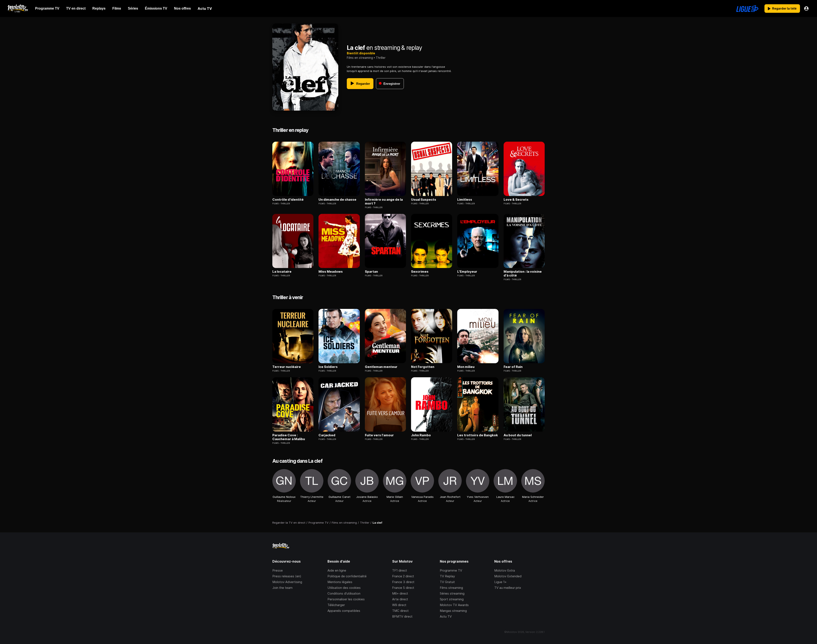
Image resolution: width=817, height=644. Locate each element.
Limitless (464, 200)
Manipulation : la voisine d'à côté (523, 273)
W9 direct (399, 605)
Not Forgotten (422, 367)
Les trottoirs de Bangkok (477, 435)
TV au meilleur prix (507, 588)
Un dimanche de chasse (337, 200)
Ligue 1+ (500, 582)
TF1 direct (399, 570)
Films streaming (451, 588)
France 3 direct (403, 582)
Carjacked (327, 435)
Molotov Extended (507, 576)
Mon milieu (465, 367)
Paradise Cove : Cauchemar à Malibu (288, 437)
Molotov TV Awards (454, 605)
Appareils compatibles (343, 611)
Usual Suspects (423, 200)
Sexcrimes (419, 272)
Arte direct (400, 599)
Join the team (282, 588)
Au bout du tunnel (518, 435)
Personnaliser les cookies (346, 599)
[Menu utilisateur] (806, 8)
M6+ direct (400, 593)
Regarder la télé (784, 8)
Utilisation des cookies (344, 588)
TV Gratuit (447, 582)
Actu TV (446, 616)
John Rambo (421, 435)
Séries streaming (452, 593)
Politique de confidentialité (347, 576)
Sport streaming (452, 599)
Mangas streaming (453, 611)
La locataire (281, 272)
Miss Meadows (331, 272)
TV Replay (447, 576)
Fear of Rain (513, 367)
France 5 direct (403, 588)
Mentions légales (339, 582)
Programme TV (451, 570)
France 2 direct (403, 576)
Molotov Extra (504, 570)
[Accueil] (17, 8)
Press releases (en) (286, 576)
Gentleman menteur (381, 367)
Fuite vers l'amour (379, 435)
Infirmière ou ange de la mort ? (384, 201)
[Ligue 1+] (747, 8)
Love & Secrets (516, 200)
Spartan (371, 272)
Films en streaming (360, 57)
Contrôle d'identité (288, 200)
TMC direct (400, 611)
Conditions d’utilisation (343, 593)
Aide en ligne (336, 570)
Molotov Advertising (287, 582)
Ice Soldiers (328, 367)
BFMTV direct (402, 616)
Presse (277, 570)
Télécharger (336, 605)
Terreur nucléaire (286, 367)
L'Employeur (467, 272)
